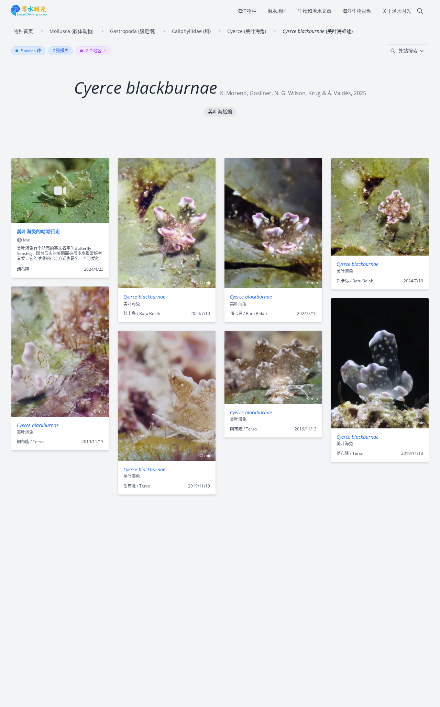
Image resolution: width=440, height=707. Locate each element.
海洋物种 (246, 11)
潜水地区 (277, 11)
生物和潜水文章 (314, 11)
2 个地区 (93, 51)
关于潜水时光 (396, 11)
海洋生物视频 (356, 11)
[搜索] (420, 11)
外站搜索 (408, 50)
